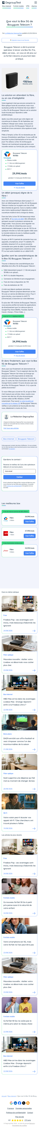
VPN (27, 6)
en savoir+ (12, 449)
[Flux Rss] (28, 1103)
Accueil (4, 1096)
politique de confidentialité (14, 486)
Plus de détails (20, 187)
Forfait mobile (18, 6)
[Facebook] (19, 1103)
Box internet (6, 6)
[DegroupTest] (12, 2)
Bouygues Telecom (26, 439)
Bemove (32, 1123)
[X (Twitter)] (23, 1103)
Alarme (34, 6)
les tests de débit (18, 219)
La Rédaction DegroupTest (13, 33)
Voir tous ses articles (11, 428)
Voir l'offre (29, 521)
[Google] (11, 1103)
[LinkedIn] (15, 1103)
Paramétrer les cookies (19, 1125)
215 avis (28, 1120)
